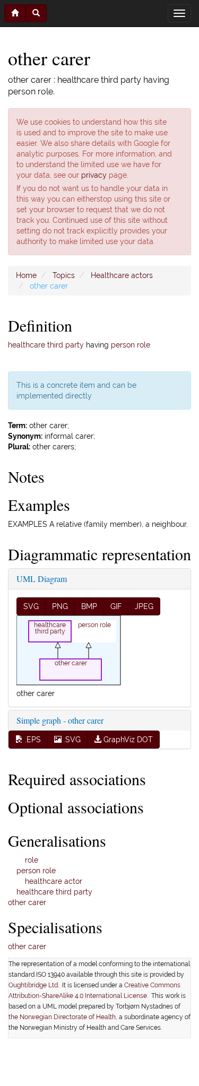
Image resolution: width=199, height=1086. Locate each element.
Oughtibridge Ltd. (35, 985)
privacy (94, 175)
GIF (116, 606)
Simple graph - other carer (59, 720)
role (31, 860)
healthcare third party (46, 345)
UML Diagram (41, 578)
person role (130, 345)
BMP (89, 606)
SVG (31, 606)
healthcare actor (53, 881)
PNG (60, 606)
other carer (27, 902)
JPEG (144, 606)
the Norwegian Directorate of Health (62, 1017)
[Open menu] (179, 13)
